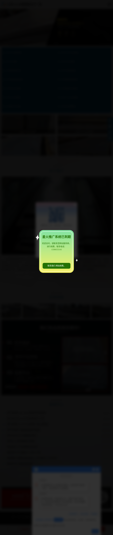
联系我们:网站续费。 (56, 266)
